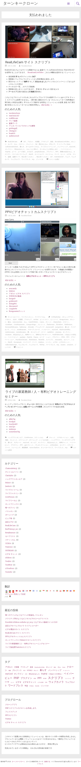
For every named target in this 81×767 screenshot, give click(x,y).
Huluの (8, 483)
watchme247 (14, 116)
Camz (42, 322)
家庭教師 (25, 447)
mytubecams (21, 332)
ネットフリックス (12, 504)
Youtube (8, 572)
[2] (35, 264)
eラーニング (33, 440)
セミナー (63, 445)
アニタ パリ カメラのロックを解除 (22, 126)
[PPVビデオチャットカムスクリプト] (37, 207)
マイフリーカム (40, 317)
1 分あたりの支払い (55, 674)
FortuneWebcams (11, 327)
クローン (22, 144)
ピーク (14, 152)
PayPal (7, 152)
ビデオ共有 (40, 682)
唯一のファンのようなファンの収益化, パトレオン (24, 615)
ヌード (43, 332)
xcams (63, 345)
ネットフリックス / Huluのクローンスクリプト (23, 640)
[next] (73, 242)
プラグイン (50, 152)
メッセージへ (45, 330)
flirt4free (59, 324)
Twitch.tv (9, 547)
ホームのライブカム (32, 147)
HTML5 (29, 670)
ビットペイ (54, 319)
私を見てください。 (28, 157)
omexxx (58, 332)
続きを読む (46, 105)
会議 (71, 437)
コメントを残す (54, 159)
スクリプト (49, 340)
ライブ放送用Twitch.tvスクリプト (18, 647)
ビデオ (69, 154)
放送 (51, 142)
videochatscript (11, 345)
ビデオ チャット (11, 554)
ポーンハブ (9, 515)
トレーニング (15, 447)
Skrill (31, 154)
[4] (39, 264)
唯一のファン (10, 508)
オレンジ (49, 667)
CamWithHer (33, 322)
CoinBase (8, 324)
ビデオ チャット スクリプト (15, 722)
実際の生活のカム (66, 152)
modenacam (21, 330)
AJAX (15, 319)
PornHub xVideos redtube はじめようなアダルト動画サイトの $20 (31, 622)
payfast (22, 337)
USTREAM (9, 550)
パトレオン (9, 511)
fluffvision (68, 324)
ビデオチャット (64, 342)
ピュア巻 (8, 518)
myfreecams (10, 332)
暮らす (22, 147)
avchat (35, 319)
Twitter (8, 719)
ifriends (31, 327)
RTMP (44, 678)
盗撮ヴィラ (13, 123)
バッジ (13, 330)
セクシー (67, 340)
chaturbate (57, 322)
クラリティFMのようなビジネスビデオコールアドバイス (26, 619)
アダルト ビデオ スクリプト (19, 293)
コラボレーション (63, 437)
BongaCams (64, 319)
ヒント (63, 154)
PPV (56, 152)
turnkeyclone (14, 113)
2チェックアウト (67, 317)
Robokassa (33, 340)
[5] (41, 264)
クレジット (30, 144)
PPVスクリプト (11, 715)
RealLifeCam (12, 142)
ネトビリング (35, 332)
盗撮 (9, 157)
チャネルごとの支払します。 (49, 149)
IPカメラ (52, 144)
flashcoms (50, 324)
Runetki (41, 340)
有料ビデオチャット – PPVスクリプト (40, 276)
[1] (32, 264)
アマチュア (45, 142)
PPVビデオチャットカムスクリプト (31, 212)
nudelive (50, 332)
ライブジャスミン (27, 317)
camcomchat (17, 322)
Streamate (18, 342)
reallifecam (13, 118)
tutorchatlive (34, 447)
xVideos (8, 558)
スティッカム (38, 437)
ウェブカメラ (15, 159)
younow (70, 345)
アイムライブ (39, 327)
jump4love (59, 327)
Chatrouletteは (11, 468)
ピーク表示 (21, 152)
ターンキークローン (20, 3)
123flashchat (55, 317)
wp (33, 159)
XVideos (31, 686)
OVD (26, 674)
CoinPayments (19, 324)
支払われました (19, 149)
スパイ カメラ (39, 154)
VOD (46, 682)
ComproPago (31, 324)
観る (9, 322)
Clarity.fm (9, 475)
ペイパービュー (66, 149)
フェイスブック (11, 712)
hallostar (23, 327)
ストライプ (27, 342)
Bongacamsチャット (17, 311)
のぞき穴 (30, 152)
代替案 (37, 142)
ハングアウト (55, 440)
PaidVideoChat (58, 335)
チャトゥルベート (14, 317)
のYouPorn (9, 568)
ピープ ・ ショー (45, 337)
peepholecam (40, 152)
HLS (24, 670)
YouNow (8, 565)
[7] (46, 264)
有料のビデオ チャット (43, 335)
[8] (48, 264)
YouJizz (8, 561)
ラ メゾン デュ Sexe (63, 144)
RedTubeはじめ (11, 529)
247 (24, 142)
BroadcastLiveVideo (36, 72)
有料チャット (29, 335)
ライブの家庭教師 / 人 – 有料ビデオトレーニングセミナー (27, 644)
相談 (6, 440)
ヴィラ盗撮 (13, 121)
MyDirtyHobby (64, 330)
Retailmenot (10, 533)
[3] (37, 264)
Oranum (8, 335)
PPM (63, 337)
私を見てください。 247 (45, 157)
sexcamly (13, 288)
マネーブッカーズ (34, 330)
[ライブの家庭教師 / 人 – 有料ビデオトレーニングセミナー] (25, 387)
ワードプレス (25, 159)
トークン (48, 342)
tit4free (12, 291)
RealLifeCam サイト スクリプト (28, 62)
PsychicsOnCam (21, 340)
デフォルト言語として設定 (15, 594)
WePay (42, 345)
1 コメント (19, 347)
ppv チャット (28, 445)
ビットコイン (44, 319)
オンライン (9, 149)
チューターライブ (47, 447)
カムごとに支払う (32, 149)
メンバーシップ (62, 147)
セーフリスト (10, 536)
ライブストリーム (12, 490)
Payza (36, 337)
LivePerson (28, 437)
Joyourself (50, 327)
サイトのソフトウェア (19, 154)
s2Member (54, 445)
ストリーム (49, 154)
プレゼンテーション (41, 445)
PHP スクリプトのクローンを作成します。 (21, 708)
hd (36, 144)
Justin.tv (8, 486)
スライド (70, 445)
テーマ (57, 154)
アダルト (30, 142)
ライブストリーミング (48, 147)
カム (15, 144)
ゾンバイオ (39, 159)
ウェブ (67, 157)
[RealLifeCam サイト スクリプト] (41, 57)
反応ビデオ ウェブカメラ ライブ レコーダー (22, 626)
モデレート (17, 442)
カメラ (10, 144)
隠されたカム (43, 144)
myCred (72, 147)
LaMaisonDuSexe (11, 147)
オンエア (33, 442)
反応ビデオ (9, 522)
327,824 (8, 543)
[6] (44, 264)
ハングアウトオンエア (15, 437)
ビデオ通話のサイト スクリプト (17, 629)
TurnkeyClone (26, 66)
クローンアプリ (11, 704)
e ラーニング (23, 440)
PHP (16, 678)
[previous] (7, 242)
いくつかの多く (44, 440)
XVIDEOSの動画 (15, 296)
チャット (49, 322)
